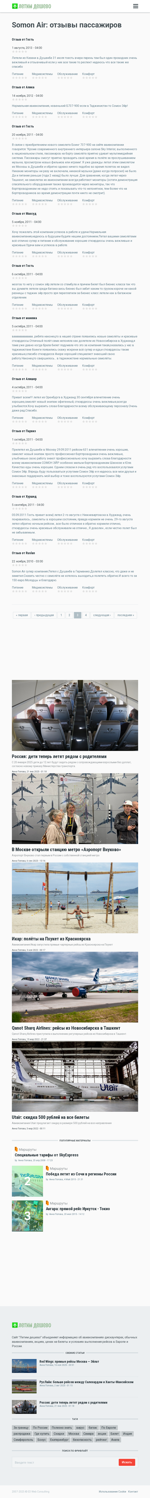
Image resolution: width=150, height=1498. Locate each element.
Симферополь (23, 1439)
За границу (21, 1427)
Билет (114, 1433)
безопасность (82, 1439)
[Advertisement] (75, 645)
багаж (93, 1427)
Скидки (59, 1433)
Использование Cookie (112, 1491)
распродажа (22, 1433)
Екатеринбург (59, 1439)
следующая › (102, 615)
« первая (22, 615)
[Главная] (32, 6)
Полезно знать (62, 1427)
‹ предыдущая (44, 615)
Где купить (42, 1433)
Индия (127, 1433)
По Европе (108, 1427)
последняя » (125, 615)
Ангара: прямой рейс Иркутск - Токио (78, 1208)
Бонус (42, 1439)
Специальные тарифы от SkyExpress (46, 1155)
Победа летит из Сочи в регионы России (81, 1174)
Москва (73, 1433)
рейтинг (101, 1439)
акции (102, 1433)
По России (40, 1427)
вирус (80, 1427)
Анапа (115, 1439)
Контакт (133, 1491)
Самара (88, 1433)
